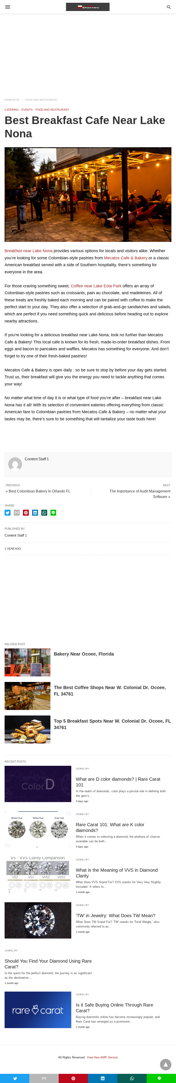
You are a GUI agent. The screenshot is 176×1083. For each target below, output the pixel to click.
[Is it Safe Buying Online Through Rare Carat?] (38, 1010)
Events (27, 109)
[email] (44, 1078)
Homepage (12, 100)
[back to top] (165, 1064)
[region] (88, 53)
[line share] (53, 513)
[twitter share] (8, 513)
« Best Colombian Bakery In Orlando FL (38, 491)
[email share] (17, 513)
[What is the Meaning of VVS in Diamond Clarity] (38, 875)
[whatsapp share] (44, 513)
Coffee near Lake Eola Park (96, 286)
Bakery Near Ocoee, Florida (84, 653)
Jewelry (82, 768)
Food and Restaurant (41, 100)
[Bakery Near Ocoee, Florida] (27, 662)
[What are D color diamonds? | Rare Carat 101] (38, 784)
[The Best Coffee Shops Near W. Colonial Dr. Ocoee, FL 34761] (27, 696)
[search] (168, 7)
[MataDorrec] (88, 7)
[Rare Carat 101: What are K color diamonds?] (38, 829)
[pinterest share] (26, 513)
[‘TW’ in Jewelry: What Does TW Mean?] (38, 920)
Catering (12, 109)
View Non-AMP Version (102, 1057)
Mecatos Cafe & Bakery (125, 258)
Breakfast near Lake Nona (28, 251)
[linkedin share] (35, 513)
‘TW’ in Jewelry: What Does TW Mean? (115, 915)
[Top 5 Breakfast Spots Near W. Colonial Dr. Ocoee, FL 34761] (27, 729)
